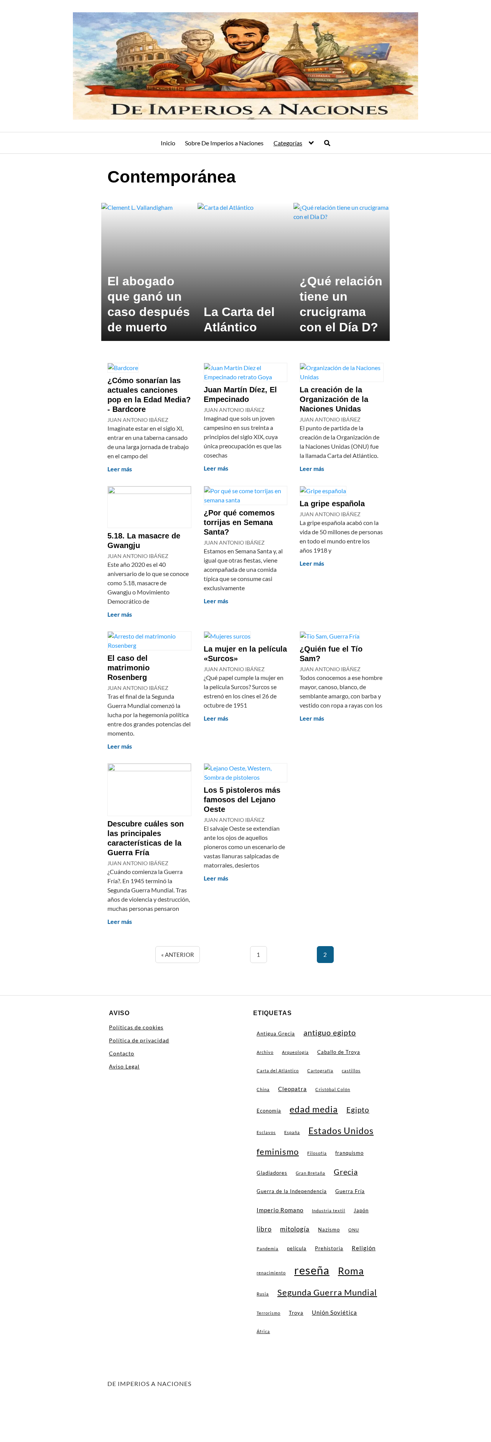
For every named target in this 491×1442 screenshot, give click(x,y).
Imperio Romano (280, 1210)
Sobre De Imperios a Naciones (224, 143)
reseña (312, 1270)
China (263, 1089)
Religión (364, 1247)
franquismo (349, 1153)
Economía (269, 1111)
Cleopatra (292, 1088)
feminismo (278, 1152)
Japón (361, 1210)
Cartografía (320, 1070)
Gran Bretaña (310, 1172)
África (263, 1331)
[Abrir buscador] (327, 143)
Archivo (265, 1052)
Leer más (119, 468)
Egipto (357, 1110)
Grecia (346, 1171)
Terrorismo (268, 1312)
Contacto (121, 1053)
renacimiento (271, 1272)
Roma (351, 1270)
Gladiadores (272, 1173)
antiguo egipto (329, 1032)
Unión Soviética (334, 1312)
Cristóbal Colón (332, 1089)
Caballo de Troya (338, 1052)
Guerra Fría (350, 1191)
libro (264, 1229)
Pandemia (267, 1248)
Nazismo (329, 1229)
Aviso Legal (124, 1066)
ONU (353, 1229)
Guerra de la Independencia (292, 1191)
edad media (314, 1109)
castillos (351, 1070)
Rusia (263, 1293)
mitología (295, 1229)
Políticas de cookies (136, 1027)
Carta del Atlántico (278, 1070)
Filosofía (317, 1153)
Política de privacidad (139, 1040)
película (296, 1248)
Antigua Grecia (276, 1033)
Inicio (168, 143)
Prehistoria (329, 1248)
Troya (296, 1313)
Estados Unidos (341, 1130)
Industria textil (328, 1210)
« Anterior (177, 954)
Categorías (288, 143)
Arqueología (295, 1052)
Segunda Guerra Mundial (327, 1292)
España (292, 1132)
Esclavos (266, 1132)
